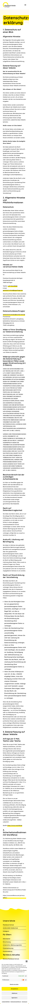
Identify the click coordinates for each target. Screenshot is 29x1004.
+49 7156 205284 (12, 286)
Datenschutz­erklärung (15, 1001)
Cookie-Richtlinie (6, 1001)
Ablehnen (14, 993)
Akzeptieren (14, 989)
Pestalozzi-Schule (8, 925)
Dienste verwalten (14, 984)
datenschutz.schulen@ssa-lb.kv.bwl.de (14, 314)
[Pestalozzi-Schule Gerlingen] (9, 4)
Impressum (24, 1001)
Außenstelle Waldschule (10, 928)
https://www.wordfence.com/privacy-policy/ (14, 896)
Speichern (14, 997)
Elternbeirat (6, 939)
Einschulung (7, 942)
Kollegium (6, 931)
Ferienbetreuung (8, 948)
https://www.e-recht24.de (14, 825)
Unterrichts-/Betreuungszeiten (12, 945)
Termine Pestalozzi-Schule (11, 959)
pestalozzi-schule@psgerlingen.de (13, 290)
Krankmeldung (7, 951)
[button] (26, 961)
